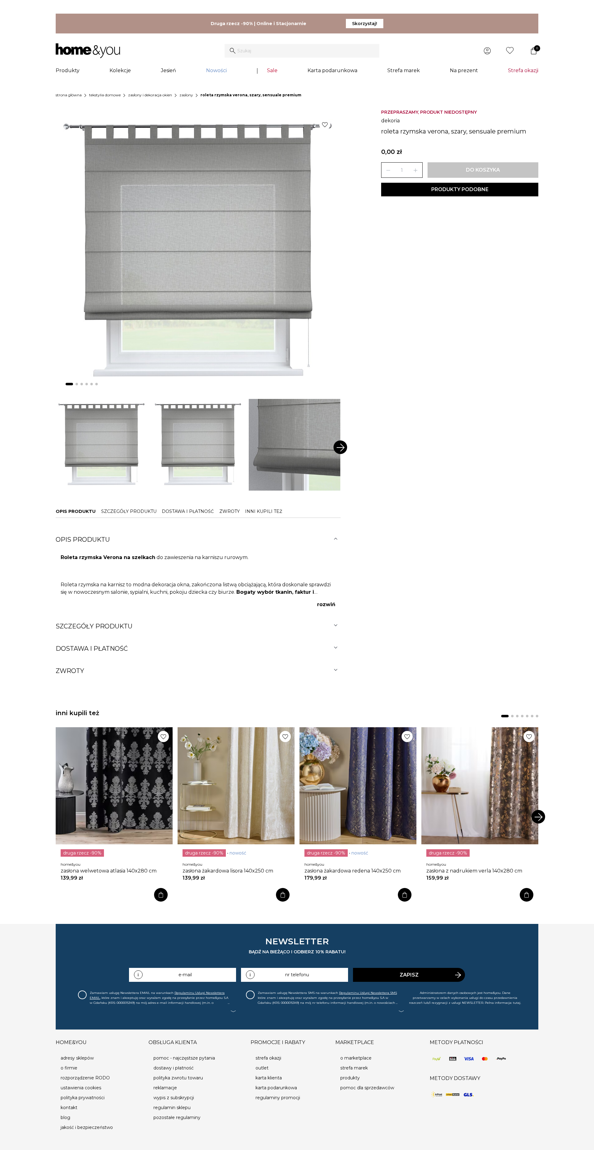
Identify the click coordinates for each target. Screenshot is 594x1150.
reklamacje (165, 1088)
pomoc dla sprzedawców (367, 1088)
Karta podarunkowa (332, 70)
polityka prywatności (83, 1097)
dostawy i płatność (173, 1068)
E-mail (185, 974)
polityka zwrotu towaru (178, 1078)
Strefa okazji (523, 70)
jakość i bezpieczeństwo (87, 1127)
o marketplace (356, 1058)
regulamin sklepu (172, 1107)
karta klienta (269, 1078)
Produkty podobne (460, 189)
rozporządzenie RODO (85, 1078)
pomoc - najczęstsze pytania (184, 1058)
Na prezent (464, 70)
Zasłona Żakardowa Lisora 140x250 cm (228, 871)
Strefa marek (403, 70)
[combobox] (302, 51)
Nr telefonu (297, 974)
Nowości (216, 70)
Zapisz (409, 975)
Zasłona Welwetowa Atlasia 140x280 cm (109, 871)
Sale (272, 70)
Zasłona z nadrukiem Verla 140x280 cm (474, 871)
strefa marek (354, 1068)
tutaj (516, 1003)
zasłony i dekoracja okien (150, 95)
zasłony (186, 95)
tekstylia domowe (105, 95)
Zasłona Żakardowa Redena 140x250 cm (352, 871)
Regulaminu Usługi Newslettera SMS (368, 993)
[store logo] (88, 50)
